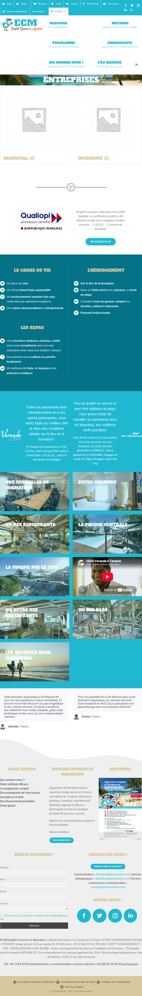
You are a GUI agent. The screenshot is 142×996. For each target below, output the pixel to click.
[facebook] (84, 916)
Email (3, 891)
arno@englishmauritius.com (108, 887)
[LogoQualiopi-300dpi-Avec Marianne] (41, 208)
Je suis (4, 903)
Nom (2, 879)
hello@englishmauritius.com (113, 874)
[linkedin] (130, 916)
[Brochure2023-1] (120, 779)
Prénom (4, 867)
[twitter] (99, 916)
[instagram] (115, 916)
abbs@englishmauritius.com (112, 878)
